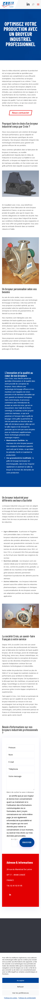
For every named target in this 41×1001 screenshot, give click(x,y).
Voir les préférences (20, 993)
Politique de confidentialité (27, 998)
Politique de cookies (10, 998)
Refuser (20, 987)
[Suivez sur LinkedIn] (10, 894)
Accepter (20, 980)
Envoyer (26, 842)
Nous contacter (20, 112)
